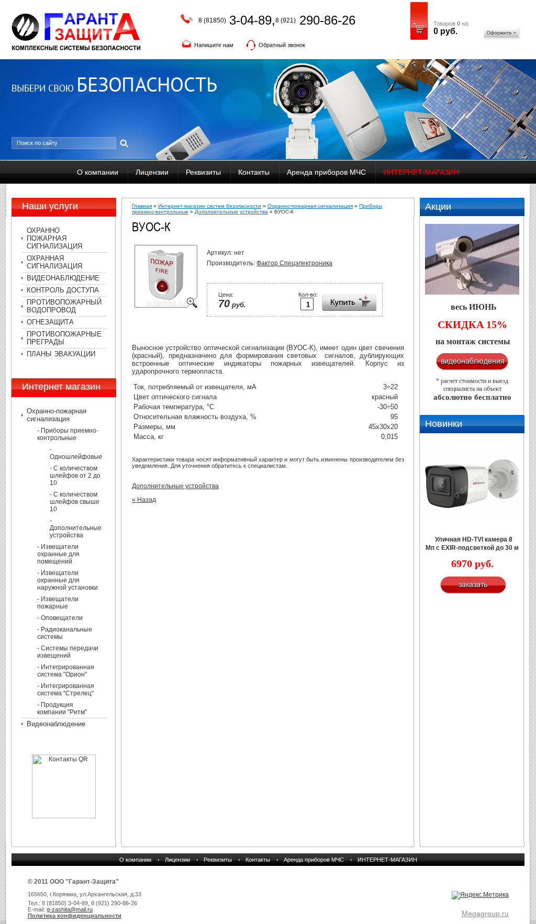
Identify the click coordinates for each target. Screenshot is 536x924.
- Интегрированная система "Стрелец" (65, 689)
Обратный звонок (282, 45)
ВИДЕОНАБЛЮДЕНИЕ (63, 278)
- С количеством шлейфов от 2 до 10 (75, 476)
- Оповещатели (60, 618)
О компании (97, 172)
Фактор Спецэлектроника (294, 263)
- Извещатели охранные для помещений (58, 554)
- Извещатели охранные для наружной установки (67, 580)
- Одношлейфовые (76, 453)
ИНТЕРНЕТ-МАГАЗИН (421, 172)
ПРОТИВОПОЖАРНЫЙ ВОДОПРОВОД (64, 306)
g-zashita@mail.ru (70, 909)
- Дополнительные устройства (76, 528)
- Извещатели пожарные (58, 602)
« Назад (144, 499)
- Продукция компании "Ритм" (62, 708)
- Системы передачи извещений (67, 652)
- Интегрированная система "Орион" (65, 670)
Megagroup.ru (485, 913)
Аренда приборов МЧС (326, 172)
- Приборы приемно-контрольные (67, 434)
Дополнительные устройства (231, 212)
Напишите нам (213, 45)
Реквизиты (203, 172)
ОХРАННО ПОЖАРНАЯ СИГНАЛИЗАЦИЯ (54, 238)
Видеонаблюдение (56, 724)
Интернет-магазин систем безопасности (209, 206)
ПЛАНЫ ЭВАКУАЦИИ (61, 354)
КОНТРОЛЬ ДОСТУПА (63, 290)
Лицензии (152, 172)
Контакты (254, 172)
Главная (142, 206)
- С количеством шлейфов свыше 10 (74, 502)
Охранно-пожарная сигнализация (56, 415)
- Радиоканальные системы (64, 633)
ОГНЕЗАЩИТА (50, 322)
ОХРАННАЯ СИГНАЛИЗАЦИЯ (54, 262)
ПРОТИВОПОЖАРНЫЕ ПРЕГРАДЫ (64, 338)
